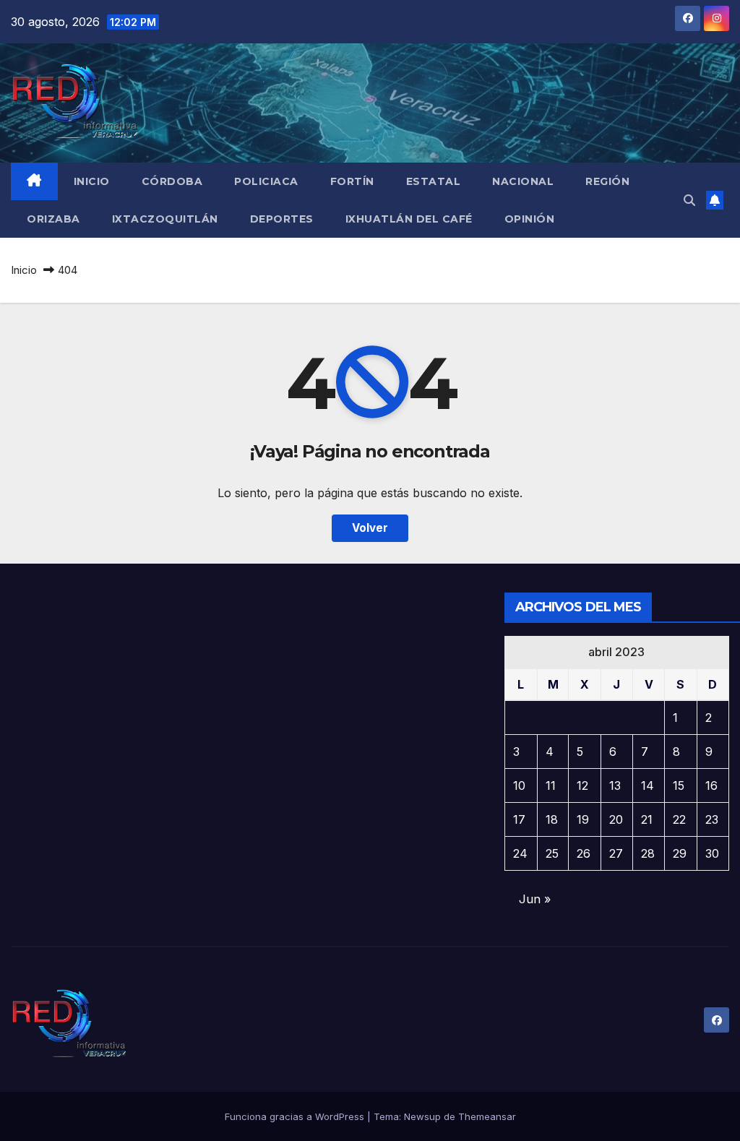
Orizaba (53, 218)
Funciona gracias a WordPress (296, 1116)
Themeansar (487, 1116)
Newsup (422, 1116)
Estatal (433, 181)
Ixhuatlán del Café (409, 218)
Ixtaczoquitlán (165, 218)
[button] (689, 200)
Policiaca (266, 181)
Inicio (92, 181)
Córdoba (172, 181)
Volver (370, 528)
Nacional (523, 181)
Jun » (535, 899)
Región (607, 181)
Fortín (352, 181)
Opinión (529, 218)
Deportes (282, 218)
